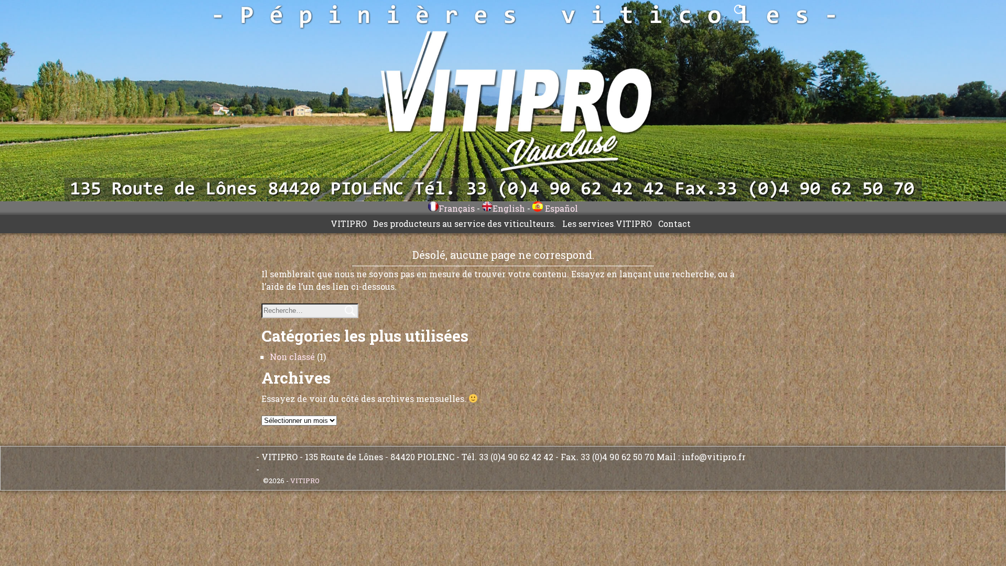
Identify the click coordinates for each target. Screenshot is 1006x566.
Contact (674, 223)
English (509, 208)
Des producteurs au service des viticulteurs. (464, 223)
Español (560, 208)
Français (457, 208)
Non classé (292, 356)
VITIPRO (349, 223)
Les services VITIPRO (607, 223)
